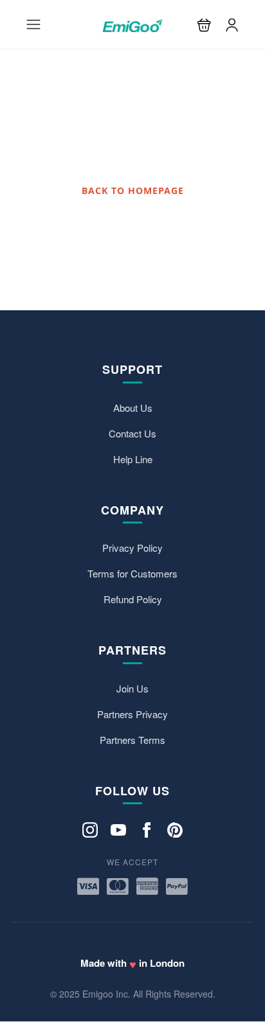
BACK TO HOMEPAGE (133, 190)
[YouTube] (118, 829)
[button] (204, 24)
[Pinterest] (175, 829)
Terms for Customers (132, 573)
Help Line (132, 459)
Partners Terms (132, 739)
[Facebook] (146, 829)
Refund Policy (133, 599)
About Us (132, 407)
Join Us (132, 688)
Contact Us (132, 433)
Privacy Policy (132, 547)
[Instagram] (90, 829)
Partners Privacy (132, 714)
